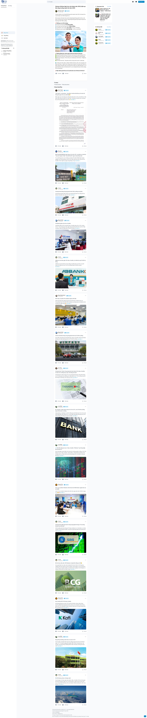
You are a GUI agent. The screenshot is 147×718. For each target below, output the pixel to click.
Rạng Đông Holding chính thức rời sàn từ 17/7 (65, 639)
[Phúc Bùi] (56, 152)
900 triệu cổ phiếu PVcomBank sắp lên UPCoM (65, 298)
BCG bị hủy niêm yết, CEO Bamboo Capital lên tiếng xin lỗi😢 (68, 563)
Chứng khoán (3, 5)
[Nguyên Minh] (56, 221)
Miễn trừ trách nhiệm (10, 40)
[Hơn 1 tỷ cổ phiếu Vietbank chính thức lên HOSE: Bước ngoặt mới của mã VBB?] (70, 504)
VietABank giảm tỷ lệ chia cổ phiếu (63, 223)
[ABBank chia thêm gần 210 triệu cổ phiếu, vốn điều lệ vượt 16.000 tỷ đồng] (70, 278)
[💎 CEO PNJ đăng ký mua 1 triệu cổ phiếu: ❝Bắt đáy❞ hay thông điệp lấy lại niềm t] (70, 467)
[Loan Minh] (56, 407)
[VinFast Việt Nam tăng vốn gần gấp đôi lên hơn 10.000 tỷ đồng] (70, 350)
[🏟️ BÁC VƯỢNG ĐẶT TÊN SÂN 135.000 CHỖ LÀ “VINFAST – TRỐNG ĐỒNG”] (97, 10)
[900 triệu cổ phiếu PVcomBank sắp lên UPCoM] (70, 315)
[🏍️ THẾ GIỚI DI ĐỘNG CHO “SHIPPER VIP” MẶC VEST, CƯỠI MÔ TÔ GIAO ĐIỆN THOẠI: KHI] (97, 18)
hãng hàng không (66, 84)
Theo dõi (66, 90)
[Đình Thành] (56, 91)
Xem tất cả (109, 26)
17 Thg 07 (59, 221)
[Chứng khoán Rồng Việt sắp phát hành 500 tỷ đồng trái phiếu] (70, 204)
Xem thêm (73, 99)
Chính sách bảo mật (11, 41)
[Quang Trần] (56, 485)
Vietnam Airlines (58, 84)
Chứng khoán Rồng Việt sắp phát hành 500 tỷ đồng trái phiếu (68, 191)
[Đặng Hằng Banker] (56, 296)
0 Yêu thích (59, 73)
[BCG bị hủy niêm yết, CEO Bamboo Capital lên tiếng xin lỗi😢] (70, 581)
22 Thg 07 (60, 91)
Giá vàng (10, 5)
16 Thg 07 (59, 296)
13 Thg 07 (59, 560)
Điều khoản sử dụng (4, 41)
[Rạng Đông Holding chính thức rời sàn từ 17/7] (70, 657)
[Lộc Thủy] (56, 368)
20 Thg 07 (60, 152)
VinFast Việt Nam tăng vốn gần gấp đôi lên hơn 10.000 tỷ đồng (69, 335)
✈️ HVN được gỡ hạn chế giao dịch (63, 678)
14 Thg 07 (59, 445)
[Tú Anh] (56, 189)
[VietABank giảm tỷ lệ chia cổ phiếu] (70, 240)
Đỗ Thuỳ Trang (61, 10)
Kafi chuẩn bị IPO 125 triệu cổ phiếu (63, 601)
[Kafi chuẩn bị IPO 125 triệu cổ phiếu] (70, 619)
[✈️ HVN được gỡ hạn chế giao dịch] (70, 694)
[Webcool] (70, 77)
